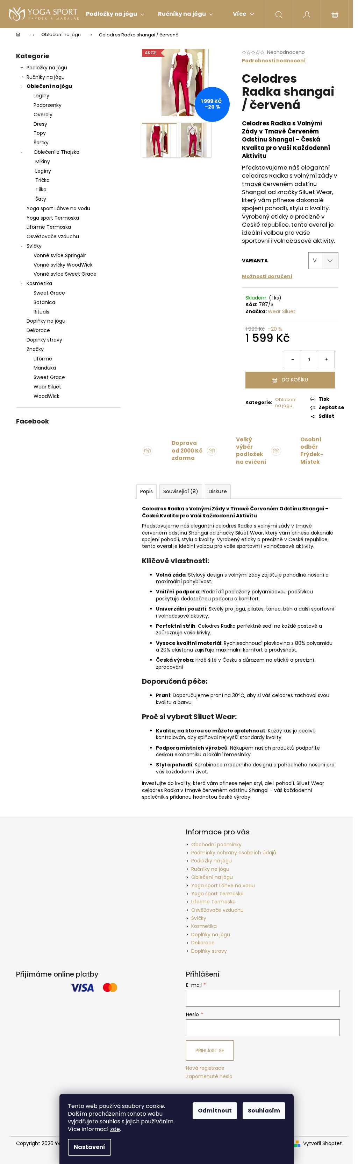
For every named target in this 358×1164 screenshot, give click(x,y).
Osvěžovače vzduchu (53, 236)
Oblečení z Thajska (56, 152)
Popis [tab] (146, 491)
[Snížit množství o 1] (292, 359)
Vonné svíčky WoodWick (63, 264)
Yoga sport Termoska (53, 217)
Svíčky (34, 245)
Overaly (43, 114)
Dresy (40, 124)
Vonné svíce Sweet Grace (65, 273)
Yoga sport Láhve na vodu (58, 208)
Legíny (41, 95)
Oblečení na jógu (49, 86)
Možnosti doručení (267, 276)
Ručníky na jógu (46, 77)
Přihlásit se (209, 1050)
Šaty (40, 198)
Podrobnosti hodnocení (274, 60)
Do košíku (295, 379)
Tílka (40, 189)
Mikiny (42, 161)
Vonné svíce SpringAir (60, 255)
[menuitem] (115, 14)
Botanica (44, 302)
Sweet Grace (49, 292)
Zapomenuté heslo (209, 1076)
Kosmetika (39, 283)
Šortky (41, 142)
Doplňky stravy (44, 339)
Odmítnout (215, 1111)
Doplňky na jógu (46, 320)
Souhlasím (264, 1111)
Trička (42, 180)
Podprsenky (48, 105)
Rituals (41, 311)
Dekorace (38, 330)
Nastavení (89, 1147)
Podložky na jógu (47, 67)
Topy (40, 133)
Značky (35, 349)
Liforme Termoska (49, 226)
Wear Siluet (281, 311)
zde (115, 1129)
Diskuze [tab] (218, 491)
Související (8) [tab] (180, 491)
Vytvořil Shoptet (322, 1143)
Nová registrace (205, 1068)
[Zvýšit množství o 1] (326, 359)
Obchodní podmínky (216, 844)
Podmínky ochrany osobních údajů (233, 852)
